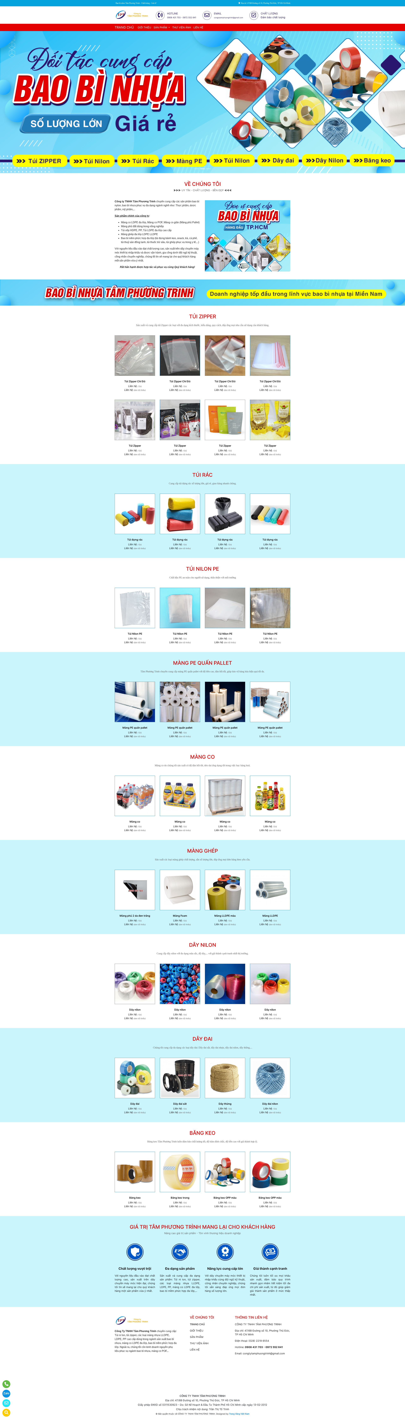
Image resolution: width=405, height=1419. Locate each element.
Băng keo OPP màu (225, 1197)
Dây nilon (135, 1009)
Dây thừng (225, 1103)
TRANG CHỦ (124, 27)
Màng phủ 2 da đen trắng (135, 915)
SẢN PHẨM (161, 27)
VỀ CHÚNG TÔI (202, 184)
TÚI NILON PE (202, 569)
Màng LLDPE (270, 915)
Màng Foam (180, 915)
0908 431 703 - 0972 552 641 (264, 1347)
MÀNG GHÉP (202, 851)
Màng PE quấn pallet (134, 727)
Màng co (135, 821)
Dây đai (134, 1103)
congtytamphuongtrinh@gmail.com (264, 1353)
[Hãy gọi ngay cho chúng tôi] (4, 1384)
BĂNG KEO (202, 1133)
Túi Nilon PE (135, 633)
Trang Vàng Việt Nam (239, 1414)
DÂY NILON (202, 945)
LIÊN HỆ (198, 27)
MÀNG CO (202, 757)
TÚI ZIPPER (202, 316)
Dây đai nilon (270, 1103)
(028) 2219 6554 (259, 1340)
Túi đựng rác (135, 539)
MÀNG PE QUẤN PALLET (202, 663)
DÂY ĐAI (202, 1039)
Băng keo (135, 1197)
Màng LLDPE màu (225, 915)
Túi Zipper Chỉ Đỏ (134, 381)
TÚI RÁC (202, 475)
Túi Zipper (135, 445)
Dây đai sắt (180, 1103)
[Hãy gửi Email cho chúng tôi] (4, 1403)
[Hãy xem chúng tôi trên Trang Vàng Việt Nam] (4, 1412)
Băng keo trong (180, 1197)
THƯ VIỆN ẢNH (181, 27)
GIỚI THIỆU (144, 27)
